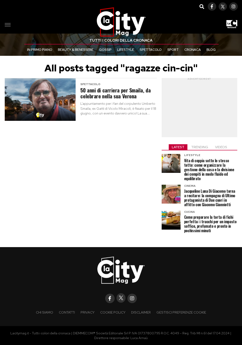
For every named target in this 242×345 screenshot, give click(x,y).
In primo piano (39, 50)
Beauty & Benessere (75, 50)
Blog (211, 50)
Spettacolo (151, 50)
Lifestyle (125, 50)
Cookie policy (112, 312)
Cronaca (192, 50)
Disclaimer (141, 312)
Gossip (105, 50)
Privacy (88, 312)
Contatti (67, 312)
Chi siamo (44, 312)
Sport (173, 50)
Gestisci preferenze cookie (181, 312)
